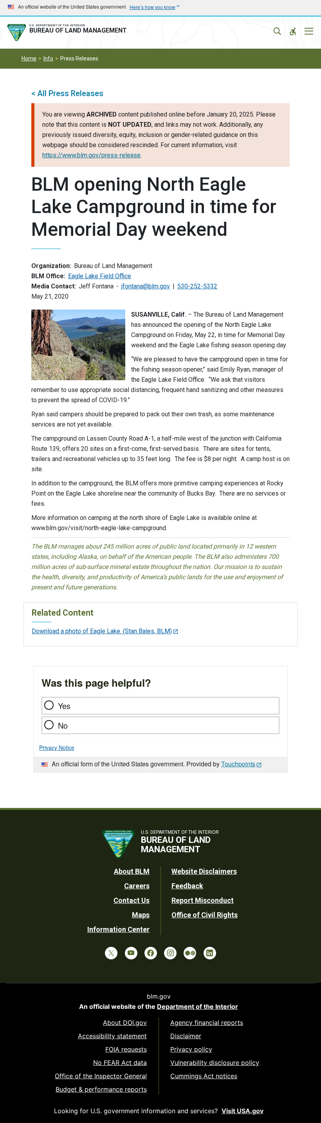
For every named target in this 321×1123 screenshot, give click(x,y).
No (63, 725)
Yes (64, 705)
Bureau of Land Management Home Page (68, 32)
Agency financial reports (206, 1022)
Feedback (187, 886)
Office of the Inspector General (101, 1076)
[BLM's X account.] (111, 953)
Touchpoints (238, 763)
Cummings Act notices (203, 1076)
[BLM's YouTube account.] (131, 953)
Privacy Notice (56, 747)
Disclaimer (185, 1036)
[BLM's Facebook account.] (150, 953)
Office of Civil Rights (204, 915)
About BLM (132, 871)
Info (48, 58)
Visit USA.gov (242, 1111)
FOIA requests (126, 1049)
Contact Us (132, 900)
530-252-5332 (197, 286)
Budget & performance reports (101, 1089)
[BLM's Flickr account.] (190, 953)
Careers (137, 886)
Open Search (277, 31)
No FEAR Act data (120, 1062)
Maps (141, 915)
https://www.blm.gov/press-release (91, 155)
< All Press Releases (67, 93)
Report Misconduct (202, 900)
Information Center (118, 929)
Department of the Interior (197, 1006)
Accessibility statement (112, 1036)
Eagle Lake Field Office (99, 276)
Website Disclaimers (204, 871)
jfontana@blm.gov (145, 286)
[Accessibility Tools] (293, 31)
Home (29, 58)
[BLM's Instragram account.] (170, 953)
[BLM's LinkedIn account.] (210, 953)
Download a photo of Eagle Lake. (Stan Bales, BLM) (102, 631)
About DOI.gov (125, 1022)
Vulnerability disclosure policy (214, 1062)
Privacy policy (191, 1049)
